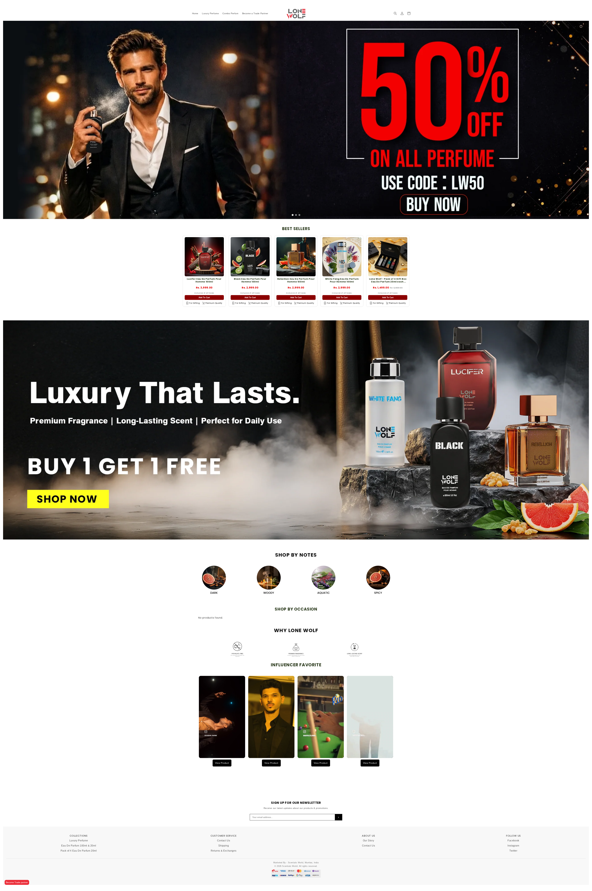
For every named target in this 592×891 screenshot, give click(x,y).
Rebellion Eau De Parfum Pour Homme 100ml (296, 301)
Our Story (368, 840)
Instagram (513, 845)
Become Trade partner (17, 882)
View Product (222, 784)
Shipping (223, 845)
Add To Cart (204, 318)
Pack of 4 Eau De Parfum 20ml (79, 850)
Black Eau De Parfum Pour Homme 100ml (250, 301)
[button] (395, 13)
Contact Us (223, 840)
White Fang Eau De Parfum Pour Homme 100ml (342, 301)
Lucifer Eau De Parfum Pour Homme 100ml (204, 301)
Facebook (513, 840)
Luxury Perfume (78, 840)
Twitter (513, 850)
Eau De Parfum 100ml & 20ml (78, 845)
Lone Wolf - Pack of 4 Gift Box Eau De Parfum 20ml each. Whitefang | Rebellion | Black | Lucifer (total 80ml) (387, 304)
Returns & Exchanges (223, 850)
